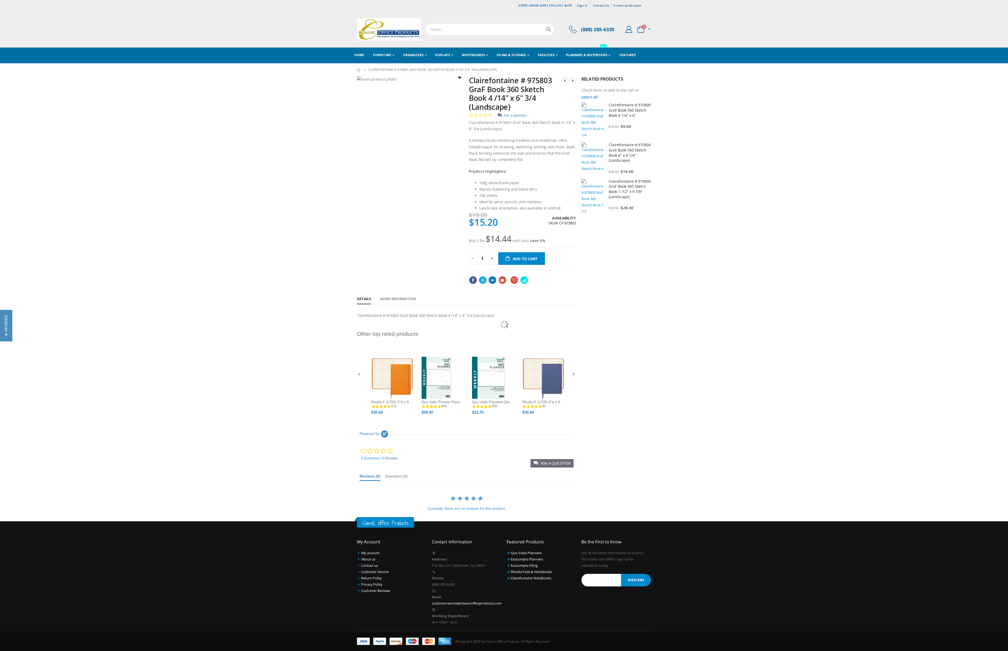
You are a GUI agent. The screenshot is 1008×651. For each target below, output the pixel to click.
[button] (6, 325)
